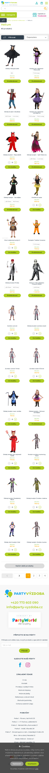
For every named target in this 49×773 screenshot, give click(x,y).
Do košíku (12, 167)
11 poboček (42, 16)
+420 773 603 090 (24, 602)
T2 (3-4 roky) (40, 116)
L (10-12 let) (33, 158)
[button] (37, 3)
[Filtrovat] (3, 20)
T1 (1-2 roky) (36, 73)
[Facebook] (20, 665)
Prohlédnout (12, 81)
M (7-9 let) (8, 116)
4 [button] (45, 575)
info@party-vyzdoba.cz (24, 607)
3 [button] (39, 575)
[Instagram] (28, 665)
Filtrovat (11, 37)
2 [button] (33, 575)
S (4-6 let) (15, 116)
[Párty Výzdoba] (9, 3)
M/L (12, 73)
